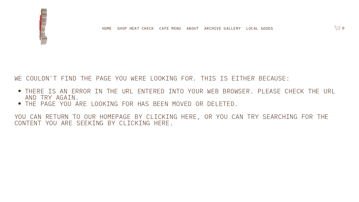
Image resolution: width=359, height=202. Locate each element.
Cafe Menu (170, 28)
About (193, 28)
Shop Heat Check (135, 28)
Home (107, 28)
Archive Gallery (222, 28)
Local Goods (259, 28)
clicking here (171, 116)
